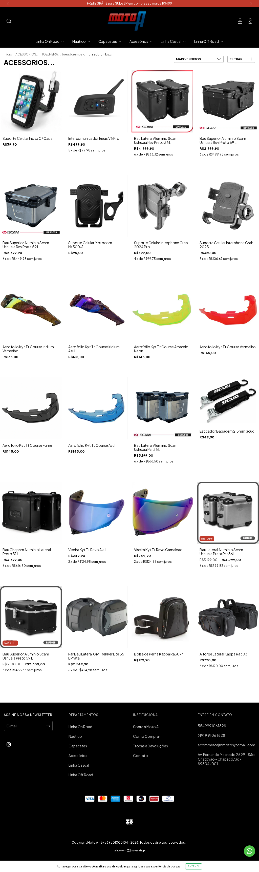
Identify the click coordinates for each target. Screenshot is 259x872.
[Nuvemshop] (129, 850)
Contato (140, 755)
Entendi (193, 866)
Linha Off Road (206, 41)
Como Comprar (146, 736)
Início (8, 54)
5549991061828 (212, 725)
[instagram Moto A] (9, 744)
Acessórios (139, 41)
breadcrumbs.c (73, 54)
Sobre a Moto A (146, 726)
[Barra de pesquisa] (8, 21)
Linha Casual (171, 41)
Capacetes (107, 41)
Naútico (79, 41)
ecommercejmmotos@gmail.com (226, 745)
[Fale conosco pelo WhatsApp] (249, 851)
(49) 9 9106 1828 (211, 735)
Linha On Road (48, 41)
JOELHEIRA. (50, 54)
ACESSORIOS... (26, 54)
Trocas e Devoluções (150, 746)
